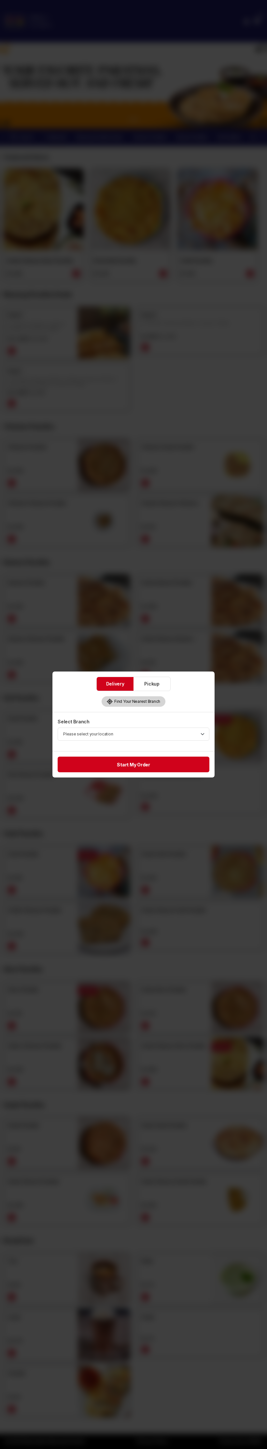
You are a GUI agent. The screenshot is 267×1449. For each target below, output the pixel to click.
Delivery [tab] (115, 684)
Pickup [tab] (152, 684)
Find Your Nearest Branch (137, 701)
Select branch (74, 721)
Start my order (133, 764)
